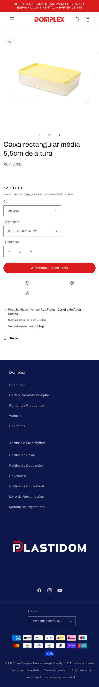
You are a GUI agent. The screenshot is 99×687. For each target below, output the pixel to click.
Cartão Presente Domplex (29, 395)
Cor (5, 201)
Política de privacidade (26, 670)
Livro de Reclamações (26, 496)
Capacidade (11, 222)
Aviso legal (34, 677)
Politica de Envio (22, 455)
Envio (28, 194)
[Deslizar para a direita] (60, 135)
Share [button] (13, 338)
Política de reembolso (80, 663)
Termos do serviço (55, 670)
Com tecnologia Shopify (47, 663)
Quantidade (11, 242)
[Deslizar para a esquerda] (39, 135)
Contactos (17, 426)
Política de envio (82, 670)
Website (15, 416)
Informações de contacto (60, 677)
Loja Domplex (24, 663)
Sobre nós (17, 385)
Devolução (17, 476)
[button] (12, 19)
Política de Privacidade (27, 486)
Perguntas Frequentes (26, 405)
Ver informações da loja (26, 326)
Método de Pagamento (27, 507)
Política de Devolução (26, 465)
